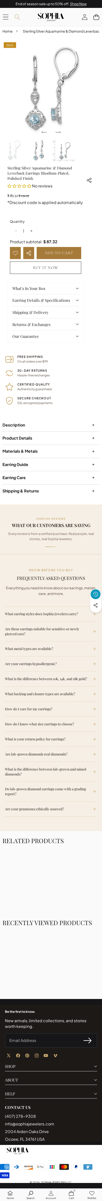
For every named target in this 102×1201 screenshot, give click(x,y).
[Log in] (84, 16)
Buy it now (45, 267)
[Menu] (5, 16)
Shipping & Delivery (30, 312)
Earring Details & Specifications (41, 300)
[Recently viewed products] (96, 594)
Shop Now (78, 3)
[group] (13, 150)
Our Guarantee (25, 336)
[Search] (17, 16)
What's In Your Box (28, 288)
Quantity (17, 221)
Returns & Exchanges (31, 324)
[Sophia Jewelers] (50, 17)
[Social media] (96, 605)
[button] (96, 16)
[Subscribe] (88, 1040)
